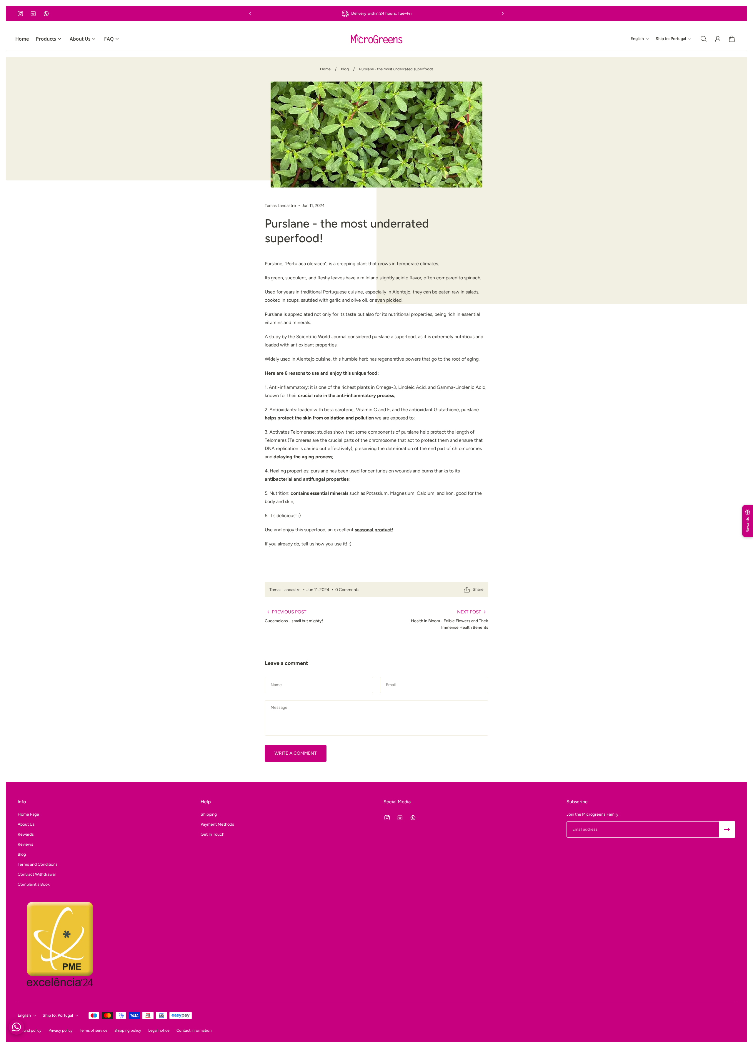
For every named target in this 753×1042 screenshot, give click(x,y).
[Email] (33, 13)
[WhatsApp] (46, 13)
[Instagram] (20, 13)
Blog (345, 69)
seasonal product (373, 529)
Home (325, 69)
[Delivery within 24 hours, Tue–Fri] (376, 13)
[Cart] (732, 38)
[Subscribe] (727, 829)
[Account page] (718, 38)
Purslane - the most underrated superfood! (396, 69)
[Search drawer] (704, 38)
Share (478, 589)
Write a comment (295, 753)
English (24, 1015)
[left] (376, 39)
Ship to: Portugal (58, 1015)
